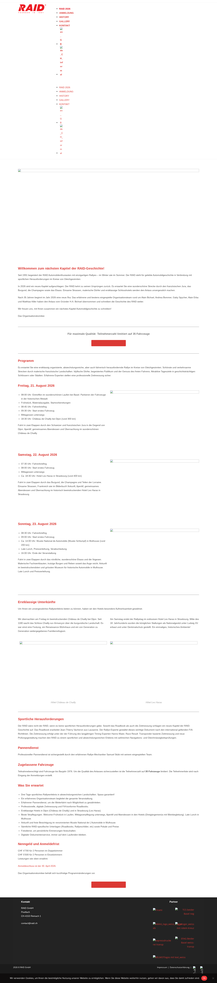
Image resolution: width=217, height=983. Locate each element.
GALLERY (64, 21)
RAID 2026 (64, 8)
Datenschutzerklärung (180, 967)
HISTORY (64, 17)
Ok (204, 978)
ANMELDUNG (66, 13)
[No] (213, 978)
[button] (65, 81)
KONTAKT (64, 25)
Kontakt (25, 901)
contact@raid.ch (29, 923)
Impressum (162, 967)
